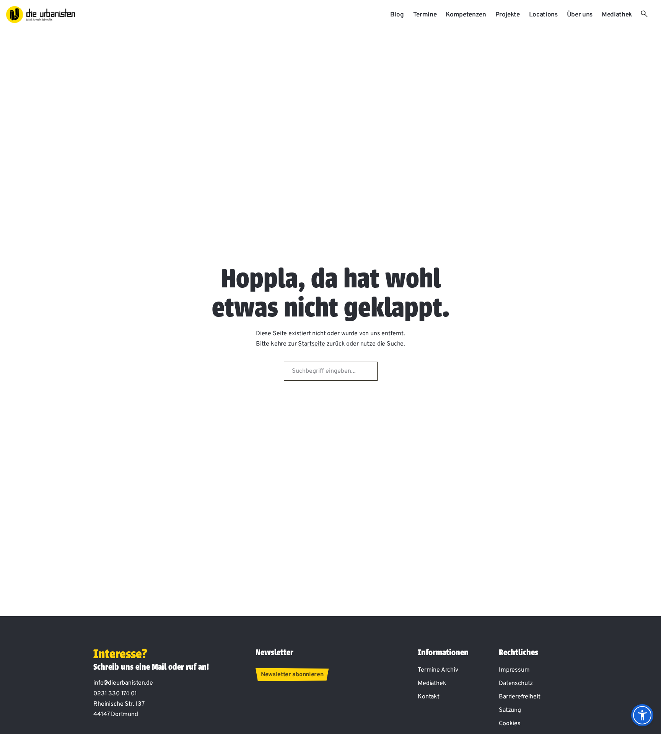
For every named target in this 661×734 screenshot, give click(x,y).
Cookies (510, 723)
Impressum (514, 670)
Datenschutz (516, 683)
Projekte (507, 15)
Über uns (580, 15)
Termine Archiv (438, 670)
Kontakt (429, 697)
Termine (425, 15)
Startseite (311, 344)
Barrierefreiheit (519, 697)
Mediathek (617, 15)
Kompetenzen (466, 15)
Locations (543, 15)
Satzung (510, 710)
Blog (397, 15)
